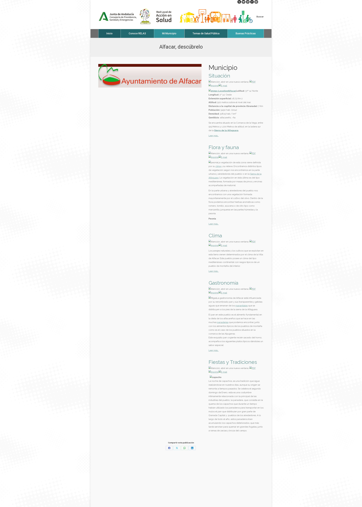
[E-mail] (223, 85)
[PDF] (252, 82)
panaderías (222, 322)
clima (218, 166)
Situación (219, 76)
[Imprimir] (214, 85)
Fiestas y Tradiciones (233, 362)
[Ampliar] (222, 91)
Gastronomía (223, 283)
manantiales (241, 305)
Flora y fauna (224, 147)
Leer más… (214, 135)
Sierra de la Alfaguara (226, 130)
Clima (215, 235)
